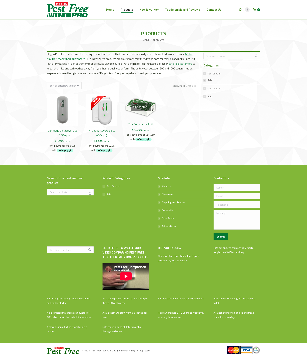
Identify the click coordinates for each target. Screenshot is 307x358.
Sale (210, 80)
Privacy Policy (169, 226)
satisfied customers (180, 64)
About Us (167, 186)
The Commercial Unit (140, 124)
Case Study (168, 218)
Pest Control (214, 73)
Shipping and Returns (173, 202)
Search (90, 193)
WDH (147, 350)
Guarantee (167, 194)
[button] (73, 121)
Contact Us (167, 210)
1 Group (139, 350)
